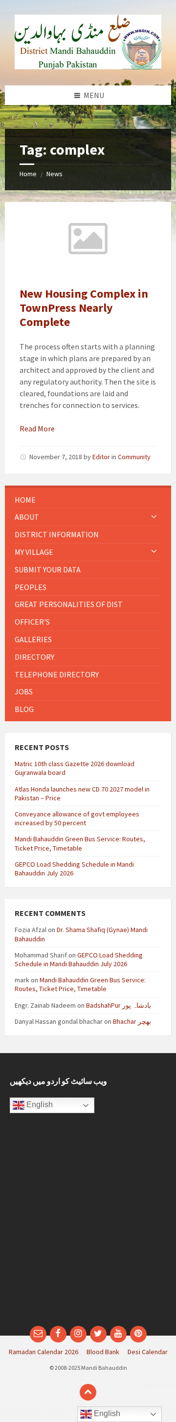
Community (134, 456)
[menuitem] (88, 499)
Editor (101, 456)
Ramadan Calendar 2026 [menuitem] (43, 1351)
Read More (37, 428)
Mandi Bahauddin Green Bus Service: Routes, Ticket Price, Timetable (80, 843)
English (38, 1104)
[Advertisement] (88, 1224)
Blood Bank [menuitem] (103, 1351)
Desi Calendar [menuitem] (148, 1351)
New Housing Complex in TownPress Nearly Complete (84, 307)
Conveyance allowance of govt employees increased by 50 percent (77, 818)
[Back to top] (88, 1392)
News (54, 173)
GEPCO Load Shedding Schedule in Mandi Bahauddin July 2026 (79, 959)
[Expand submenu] (154, 516)
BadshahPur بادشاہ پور (118, 1005)
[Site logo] (88, 66)
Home (28, 173)
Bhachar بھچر (132, 1021)
